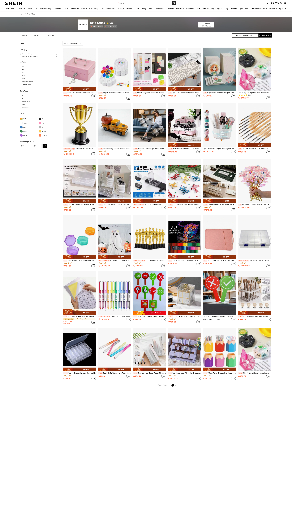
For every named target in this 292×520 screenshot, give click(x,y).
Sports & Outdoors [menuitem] (202, 9)
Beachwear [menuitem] (57, 9)
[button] (281, 3)
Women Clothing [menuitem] (45, 9)
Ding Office (97, 23)
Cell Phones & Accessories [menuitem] (175, 9)
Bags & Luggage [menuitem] (216, 9)
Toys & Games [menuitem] (243, 9)
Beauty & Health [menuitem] (147, 9)
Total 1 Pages (162, 385)
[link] (272, 3)
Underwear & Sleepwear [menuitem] (78, 9)
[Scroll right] (285, 8)
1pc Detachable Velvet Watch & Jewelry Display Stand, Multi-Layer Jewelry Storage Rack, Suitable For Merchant (185, 373)
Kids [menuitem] (102, 9)
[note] (79, 89)
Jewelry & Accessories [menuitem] (125, 9)
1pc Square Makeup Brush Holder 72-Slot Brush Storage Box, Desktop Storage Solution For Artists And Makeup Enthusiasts (255, 316)
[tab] (24, 35)
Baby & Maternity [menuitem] (230, 9)
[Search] (174, 3)
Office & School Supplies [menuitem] (259, 9)
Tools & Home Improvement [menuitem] (278, 9)
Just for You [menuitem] (21, 9)
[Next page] (175, 385)
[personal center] (267, 3)
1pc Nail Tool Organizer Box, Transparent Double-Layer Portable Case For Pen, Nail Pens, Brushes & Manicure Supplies (80, 204)
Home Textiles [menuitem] (159, 9)
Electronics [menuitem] (190, 9)
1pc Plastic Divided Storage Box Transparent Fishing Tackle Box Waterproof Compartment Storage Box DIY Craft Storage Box (255, 260)
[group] (38, 54)
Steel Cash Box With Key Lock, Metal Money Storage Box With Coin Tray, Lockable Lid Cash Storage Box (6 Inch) (80, 93)
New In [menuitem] (29, 9)
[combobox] (73, 43)
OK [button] (45, 146)
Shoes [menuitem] (137, 9)
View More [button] (27, 84)
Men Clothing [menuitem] (93, 9)
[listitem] (97, 26)
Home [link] (22, 14)
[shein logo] (13, 3)
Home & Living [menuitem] (111, 9)
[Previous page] (170, 385)
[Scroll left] (282, 8)
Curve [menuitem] (66, 9)
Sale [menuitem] (36, 9)
